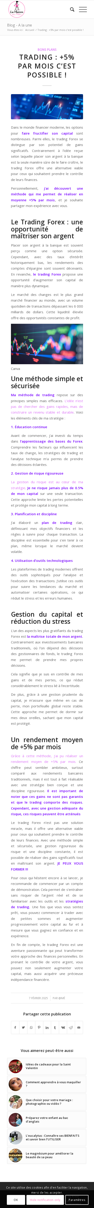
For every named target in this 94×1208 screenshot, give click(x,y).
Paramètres (77, 1200)
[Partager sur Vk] (63, 1027)
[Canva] (47, 106)
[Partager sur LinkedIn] (47, 1027)
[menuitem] (69, 9)
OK (16, 1200)
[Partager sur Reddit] (71, 1027)
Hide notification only (45, 1200)
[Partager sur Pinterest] (39, 1027)
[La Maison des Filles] (39, 9)
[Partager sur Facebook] (15, 1027)
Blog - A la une (19, 25)
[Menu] (80, 9)
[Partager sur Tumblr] (55, 1027)
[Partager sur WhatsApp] (31, 1027)
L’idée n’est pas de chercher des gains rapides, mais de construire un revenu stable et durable (47, 406)
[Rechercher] (69, 9)
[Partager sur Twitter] (23, 1027)
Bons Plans (47, 50)
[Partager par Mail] (79, 1027)
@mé (61, 998)
